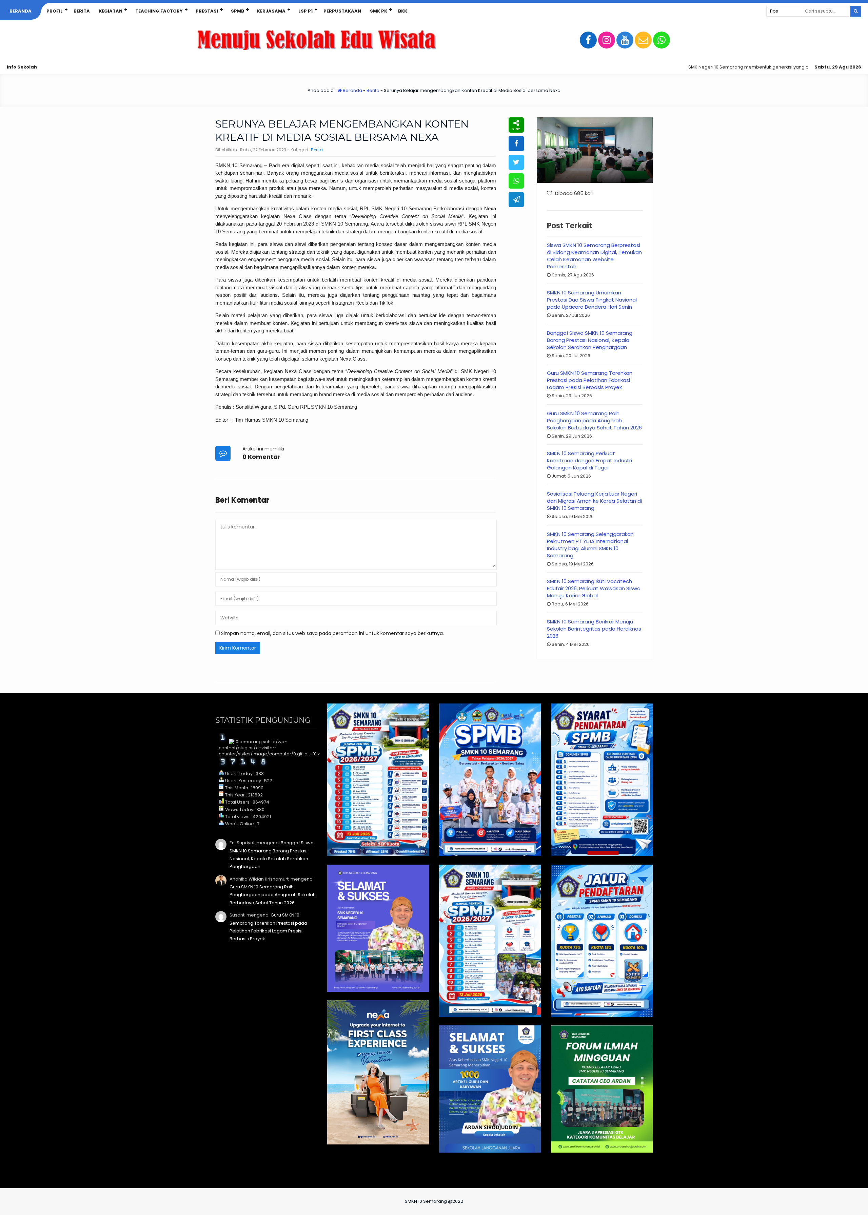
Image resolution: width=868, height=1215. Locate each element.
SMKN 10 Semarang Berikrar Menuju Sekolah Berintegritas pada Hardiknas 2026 (594, 628)
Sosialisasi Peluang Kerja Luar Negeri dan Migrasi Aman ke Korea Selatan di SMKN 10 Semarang (594, 501)
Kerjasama (271, 11)
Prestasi (207, 11)
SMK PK (378, 11)
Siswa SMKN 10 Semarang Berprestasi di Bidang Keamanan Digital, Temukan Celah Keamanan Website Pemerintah (594, 256)
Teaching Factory (159, 11)
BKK (402, 11)
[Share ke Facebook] (516, 143)
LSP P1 (305, 11)
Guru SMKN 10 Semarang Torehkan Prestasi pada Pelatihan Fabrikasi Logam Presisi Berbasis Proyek (589, 380)
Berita (82, 11)
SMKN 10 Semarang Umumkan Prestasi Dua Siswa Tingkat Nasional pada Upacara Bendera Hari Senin (592, 299)
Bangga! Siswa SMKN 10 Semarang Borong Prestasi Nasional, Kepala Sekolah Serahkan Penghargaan (589, 340)
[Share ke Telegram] (516, 199)
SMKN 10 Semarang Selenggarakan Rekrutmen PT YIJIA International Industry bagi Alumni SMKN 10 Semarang (590, 545)
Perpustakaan (342, 11)
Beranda (20, 11)
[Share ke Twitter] (516, 162)
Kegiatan (110, 11)
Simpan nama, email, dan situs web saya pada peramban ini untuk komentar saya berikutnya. (332, 633)
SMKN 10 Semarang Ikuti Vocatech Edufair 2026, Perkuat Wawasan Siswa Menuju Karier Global (593, 588)
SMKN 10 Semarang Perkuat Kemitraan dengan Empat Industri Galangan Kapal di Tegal (589, 460)
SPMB (237, 11)
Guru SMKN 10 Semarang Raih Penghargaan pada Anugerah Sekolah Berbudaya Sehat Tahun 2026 (594, 420)
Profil (54, 11)
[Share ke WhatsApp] (516, 181)
